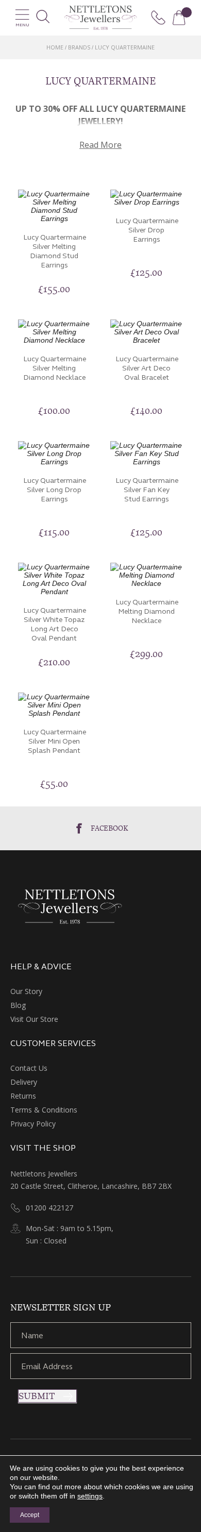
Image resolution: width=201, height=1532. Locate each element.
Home (54, 47)
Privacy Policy (33, 1124)
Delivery (23, 1082)
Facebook (109, 828)
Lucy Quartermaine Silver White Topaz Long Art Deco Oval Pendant (54, 624)
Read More (100, 144)
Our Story (26, 991)
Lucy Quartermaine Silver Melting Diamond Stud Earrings (54, 251)
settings (90, 1496)
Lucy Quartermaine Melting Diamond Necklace (146, 611)
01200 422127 (49, 1208)
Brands (79, 47)
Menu (22, 25)
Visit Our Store (34, 1019)
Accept (29, 1515)
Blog (18, 1005)
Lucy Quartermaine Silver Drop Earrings (146, 230)
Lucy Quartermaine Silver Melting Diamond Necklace (54, 368)
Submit (37, 1396)
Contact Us (28, 1068)
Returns (23, 1096)
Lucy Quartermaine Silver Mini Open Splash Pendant (54, 741)
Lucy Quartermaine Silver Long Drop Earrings (54, 489)
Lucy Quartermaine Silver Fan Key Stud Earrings (146, 489)
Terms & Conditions (43, 1110)
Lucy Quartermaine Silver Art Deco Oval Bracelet (146, 368)
